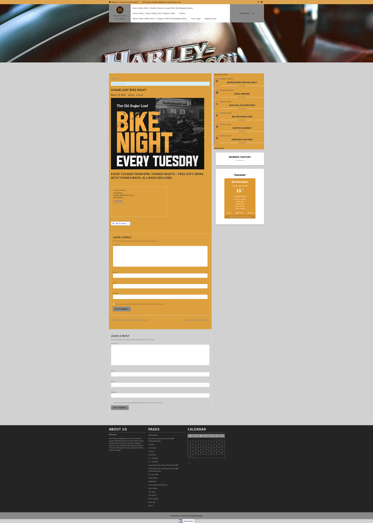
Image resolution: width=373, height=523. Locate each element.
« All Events (115, 79)
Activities (151, 444)
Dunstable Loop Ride (242, 139)
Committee (152, 448)
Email (115, 283)
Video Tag (151, 502)
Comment (116, 245)
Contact (151, 451)
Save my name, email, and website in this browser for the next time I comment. (140, 304)
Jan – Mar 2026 (153, 458)
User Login (196, 18)
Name (115, 272)
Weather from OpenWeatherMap (240, 217)
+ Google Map (117, 201)
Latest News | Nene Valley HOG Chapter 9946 (154, 13)
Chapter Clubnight (242, 128)
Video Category (153, 499)
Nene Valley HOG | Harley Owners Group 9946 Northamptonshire (163, 8)
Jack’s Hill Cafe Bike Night (242, 105)
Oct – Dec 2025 (153, 474)
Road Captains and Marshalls (157, 485)
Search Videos (153, 488)
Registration (210, 18)
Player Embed (153, 478)
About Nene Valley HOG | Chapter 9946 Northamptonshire (160, 18)
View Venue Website (119, 203)
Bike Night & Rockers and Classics (197, 320)
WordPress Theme (179, 515)
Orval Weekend (242, 94)
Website (115, 293)
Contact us (244, 13)
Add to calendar (121, 223)
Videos (182, 13)
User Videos (152, 495)
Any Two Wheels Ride (242, 116)
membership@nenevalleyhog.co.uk (166, 2)
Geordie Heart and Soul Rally (242, 82)
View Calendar (219, 148)
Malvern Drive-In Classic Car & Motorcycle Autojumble (129, 320)
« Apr (189, 463)
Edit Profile (152, 455)
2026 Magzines (153, 435)
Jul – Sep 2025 (153, 462)
